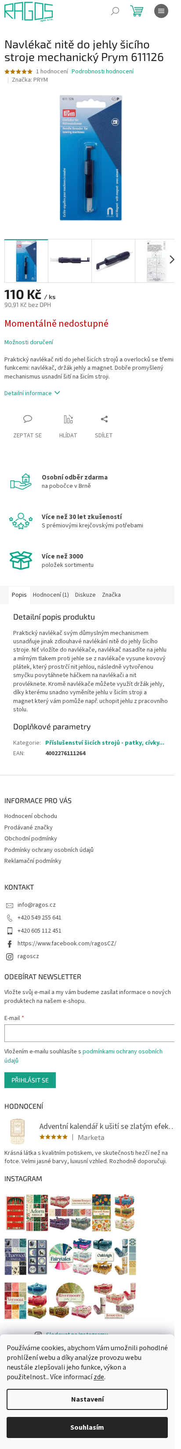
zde (99, 1377)
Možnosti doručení (28, 343)
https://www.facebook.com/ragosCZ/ (67, 943)
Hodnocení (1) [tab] (51, 595)
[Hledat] (115, 11)
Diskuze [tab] (85, 595)
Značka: (30, 80)
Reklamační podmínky (33, 861)
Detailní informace (28, 393)
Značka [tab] (111, 595)
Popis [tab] (19, 595)
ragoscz (28, 956)
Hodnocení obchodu (30, 816)
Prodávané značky (28, 827)
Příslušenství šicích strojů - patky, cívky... (104, 743)
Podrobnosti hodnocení (103, 72)
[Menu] (161, 11)
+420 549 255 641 (40, 917)
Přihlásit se (30, 1080)
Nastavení (87, 1399)
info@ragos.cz (37, 905)
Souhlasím (87, 1427)
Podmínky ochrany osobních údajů (49, 850)
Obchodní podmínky (30, 838)
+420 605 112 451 (40, 930)
